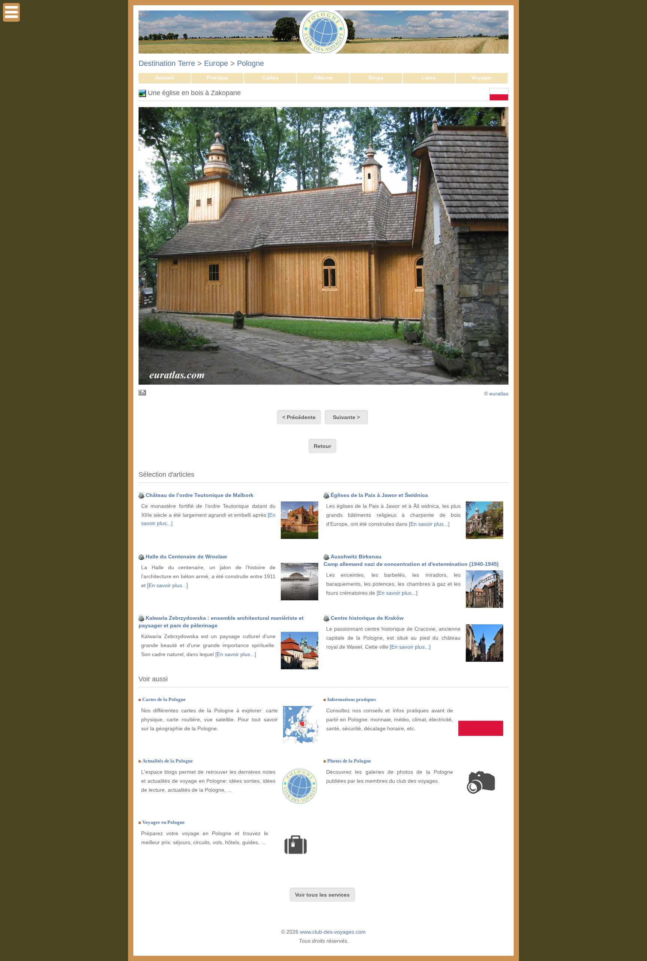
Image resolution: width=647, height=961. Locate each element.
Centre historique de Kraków (367, 618)
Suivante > (346, 417)
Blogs (375, 78)
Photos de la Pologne (349, 761)
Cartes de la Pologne (164, 699)
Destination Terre (167, 63)
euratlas (498, 394)
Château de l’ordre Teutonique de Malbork (199, 495)
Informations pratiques (351, 699)
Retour (322, 446)
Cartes (270, 78)
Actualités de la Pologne (167, 761)
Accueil (164, 78)
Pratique (217, 78)
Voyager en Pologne (163, 822)
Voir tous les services (322, 895)
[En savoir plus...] (429, 524)
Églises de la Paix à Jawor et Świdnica (379, 495)
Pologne (250, 63)
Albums (323, 78)
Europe (216, 63)
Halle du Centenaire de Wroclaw (186, 557)
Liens (429, 78)
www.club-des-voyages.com (333, 932)
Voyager (481, 78)
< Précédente (299, 417)
